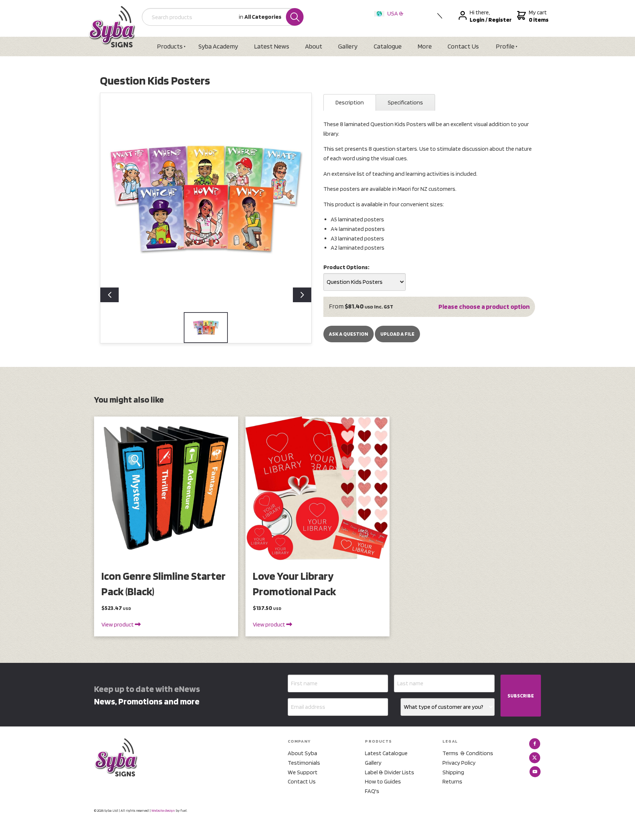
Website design (163, 810)
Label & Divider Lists (389, 772)
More (424, 46)
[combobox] (364, 282)
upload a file (397, 334)
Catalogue (388, 46)
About (313, 46)
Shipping (453, 772)
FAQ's (372, 791)
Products (170, 46)
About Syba (302, 753)
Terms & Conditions (467, 753)
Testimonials (304, 762)
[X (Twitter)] (534, 757)
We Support (303, 772)
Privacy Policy (459, 762)
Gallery (348, 46)
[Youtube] (535, 771)
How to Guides (383, 781)
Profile (505, 46)
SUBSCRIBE (520, 696)
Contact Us (463, 46)
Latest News (271, 46)
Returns (452, 781)
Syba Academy (218, 46)
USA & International (390, 18)
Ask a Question (348, 334)
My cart (538, 16)
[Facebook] (534, 743)
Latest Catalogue (386, 753)
